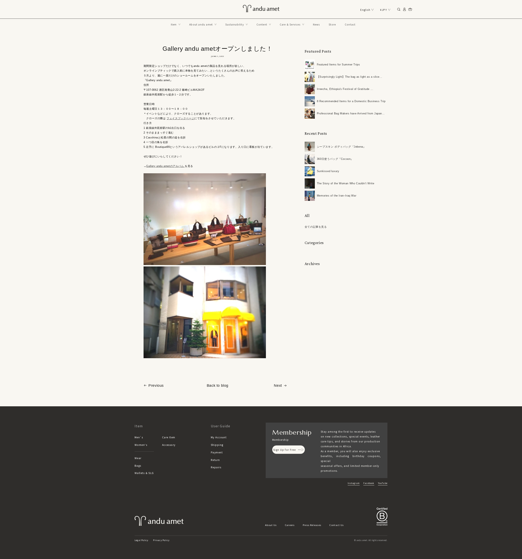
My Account (219, 437)
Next (278, 385)
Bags (138, 465)
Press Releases (312, 525)
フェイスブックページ (180, 118)
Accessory (169, 444)
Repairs (216, 467)
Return (215, 460)
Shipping (217, 444)
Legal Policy (141, 540)
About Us (271, 525)
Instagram (354, 483)
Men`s (139, 437)
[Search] (399, 9)
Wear (138, 458)
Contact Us (336, 525)
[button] (175, 24)
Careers (290, 525)
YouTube (382, 483)
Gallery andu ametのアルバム (165, 166)
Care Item (168, 437)
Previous (156, 385)
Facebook (368, 483)
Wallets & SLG (144, 473)
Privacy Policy (161, 540)
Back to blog (217, 385)
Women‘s (141, 444)
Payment (217, 452)
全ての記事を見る (316, 226)
